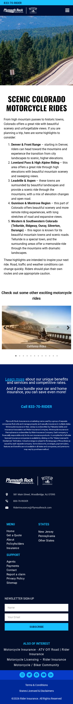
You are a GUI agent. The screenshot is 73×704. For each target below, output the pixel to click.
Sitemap (12, 582)
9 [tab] (46, 356)
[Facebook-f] (36, 675)
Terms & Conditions (36, 685)
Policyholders (15, 543)
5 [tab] (31, 356)
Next (68, 327)
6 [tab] (34, 356)
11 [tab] (53, 356)
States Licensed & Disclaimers (36, 690)
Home (10, 531)
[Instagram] (22, 675)
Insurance (13, 548)
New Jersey (45, 531)
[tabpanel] (36, 327)
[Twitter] (29, 675)
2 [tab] (20, 356)
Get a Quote (14, 535)
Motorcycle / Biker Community (36, 665)
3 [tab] (23, 356)
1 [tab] (16, 356)
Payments (13, 566)
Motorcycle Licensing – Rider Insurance (36, 659)
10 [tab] (49, 356)
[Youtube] (43, 675)
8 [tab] (42, 356)
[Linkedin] (51, 675)
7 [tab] (38, 356)
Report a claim (16, 574)
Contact (12, 570)
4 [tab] (27, 356)
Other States (46, 540)
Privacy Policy (16, 578)
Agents (11, 561)
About (10, 539)
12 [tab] (57, 356)
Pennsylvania (46, 536)
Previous (5, 327)
